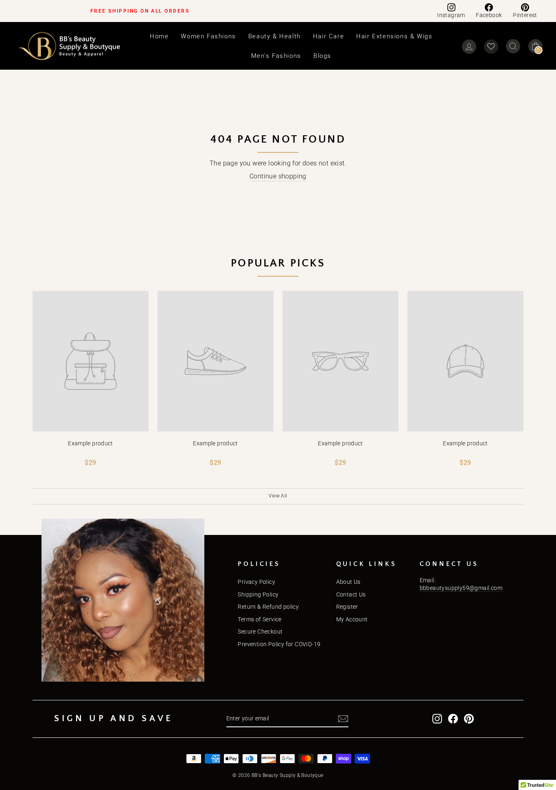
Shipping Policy (258, 594)
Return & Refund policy (268, 606)
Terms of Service (259, 619)
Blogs (322, 55)
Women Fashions (208, 36)
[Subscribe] (343, 719)
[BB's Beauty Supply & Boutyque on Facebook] (453, 719)
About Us (348, 582)
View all (278, 496)
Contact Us (351, 594)
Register (347, 606)
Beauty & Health (274, 36)
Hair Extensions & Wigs (394, 36)
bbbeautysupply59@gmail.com (461, 588)
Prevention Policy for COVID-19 (279, 644)
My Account (352, 619)
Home (159, 36)
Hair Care (328, 36)
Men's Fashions (276, 55)
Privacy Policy (256, 582)
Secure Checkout (260, 631)
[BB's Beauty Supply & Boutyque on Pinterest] (469, 719)
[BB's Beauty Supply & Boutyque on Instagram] (437, 719)
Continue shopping (278, 176)
